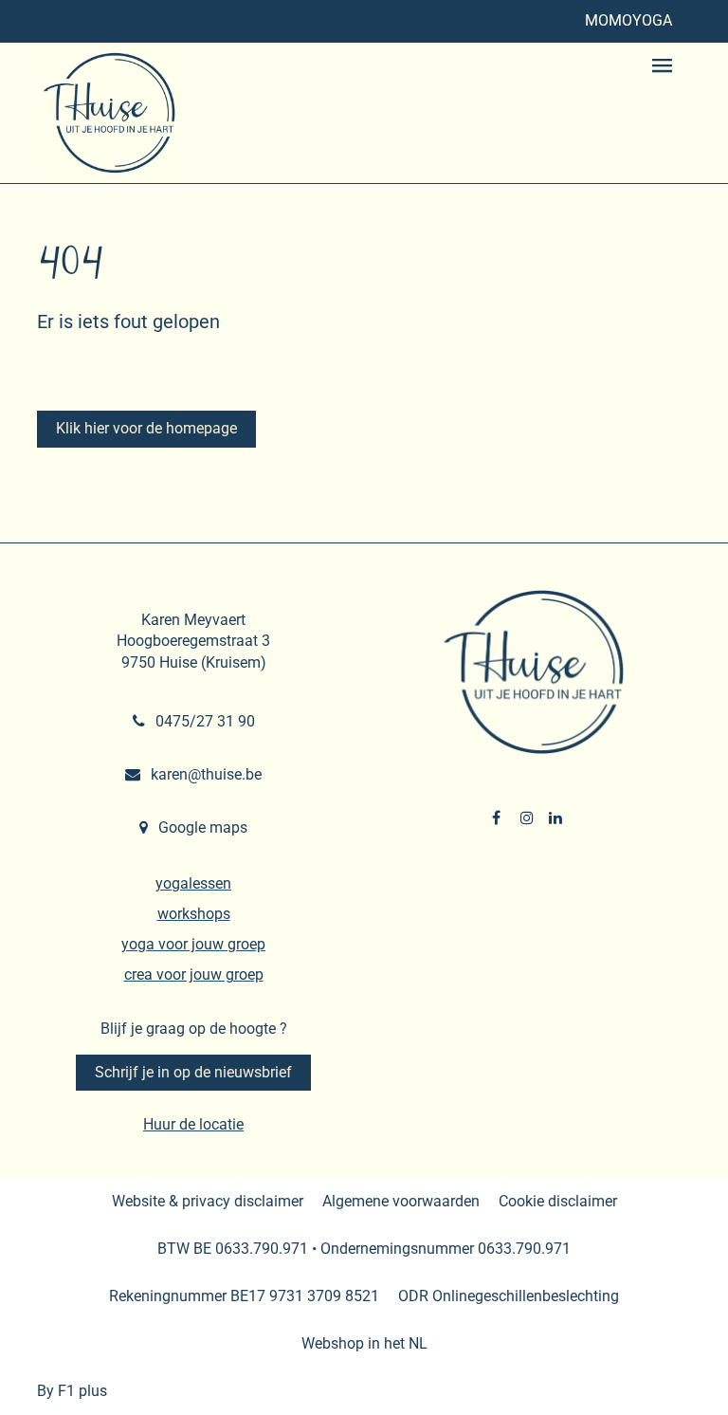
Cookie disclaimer (558, 1201)
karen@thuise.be (204, 774)
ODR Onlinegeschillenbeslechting (508, 1296)
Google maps (201, 827)
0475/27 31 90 (203, 721)
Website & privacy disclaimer (207, 1201)
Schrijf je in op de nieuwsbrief (193, 1072)
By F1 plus (72, 1391)
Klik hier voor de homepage (146, 428)
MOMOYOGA (628, 20)
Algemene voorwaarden (401, 1201)
